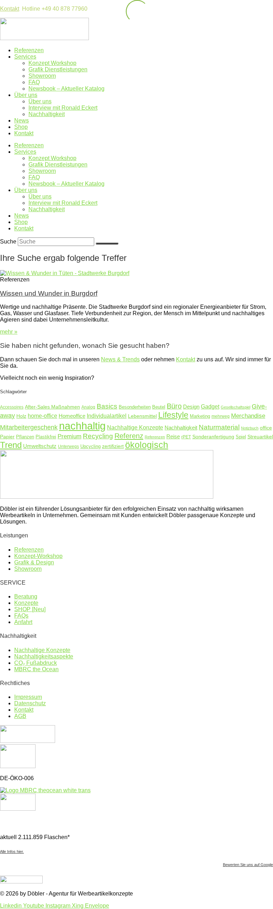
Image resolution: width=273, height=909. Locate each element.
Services (25, 57)
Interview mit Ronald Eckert (62, 108)
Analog (88, 407)
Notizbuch (249, 428)
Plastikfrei (46, 436)
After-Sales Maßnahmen (52, 407)
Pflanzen (25, 436)
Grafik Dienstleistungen (57, 69)
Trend (11, 445)
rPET (186, 436)
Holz (21, 416)
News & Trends (120, 359)
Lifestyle (173, 415)
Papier (7, 436)
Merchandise (248, 415)
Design (191, 407)
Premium (69, 436)
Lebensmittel (142, 416)
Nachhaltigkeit (46, 114)
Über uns (25, 95)
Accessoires (11, 407)
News (21, 120)
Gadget (210, 407)
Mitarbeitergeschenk (29, 427)
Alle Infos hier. (12, 851)
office (266, 428)
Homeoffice (72, 416)
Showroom (42, 76)
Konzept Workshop (52, 63)
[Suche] (107, 243)
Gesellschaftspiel (235, 407)
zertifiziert (113, 446)
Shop (21, 127)
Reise (173, 436)
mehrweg (221, 416)
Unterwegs (68, 446)
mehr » (8, 332)
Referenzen (29, 50)
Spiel (241, 436)
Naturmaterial (219, 427)
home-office (42, 416)
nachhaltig (82, 426)
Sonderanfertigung (213, 436)
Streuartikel (260, 436)
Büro (174, 406)
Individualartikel (107, 416)
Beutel (158, 407)
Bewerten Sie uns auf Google (248, 865)
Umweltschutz (40, 446)
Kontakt (9, 9)
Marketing (200, 416)
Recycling (98, 436)
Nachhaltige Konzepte (135, 427)
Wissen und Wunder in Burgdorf (48, 293)
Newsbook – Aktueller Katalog (66, 89)
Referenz (128, 436)
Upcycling (90, 446)
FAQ (34, 82)
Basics (107, 406)
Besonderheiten (135, 407)
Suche (8, 242)
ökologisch (146, 445)
